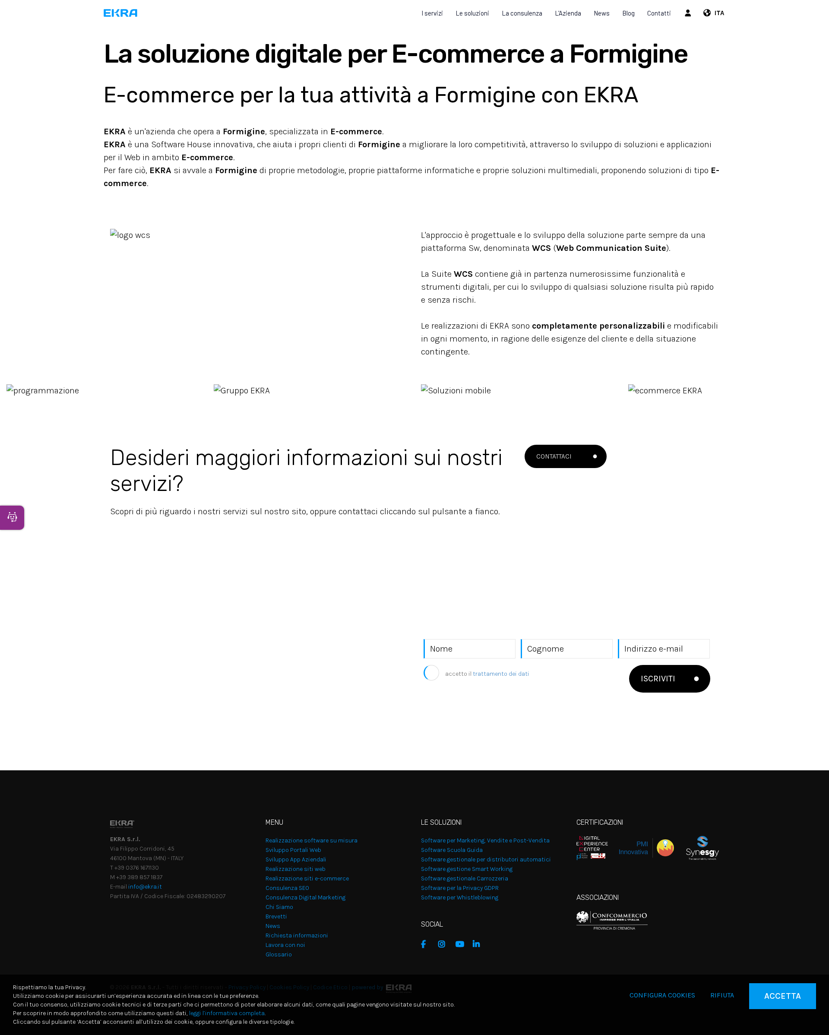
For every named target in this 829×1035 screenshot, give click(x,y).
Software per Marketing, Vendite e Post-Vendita (485, 840)
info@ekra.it (145, 886)
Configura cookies (662, 995)
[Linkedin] (479, 944)
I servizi (432, 13)
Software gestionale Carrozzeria (464, 878)
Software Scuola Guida (452, 850)
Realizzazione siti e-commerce (307, 878)
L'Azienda (568, 13)
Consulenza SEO (287, 888)
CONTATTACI (554, 456)
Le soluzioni (472, 13)
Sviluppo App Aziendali (296, 859)
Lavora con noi (285, 945)
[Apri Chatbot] (12, 518)
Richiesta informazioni (297, 935)
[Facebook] (427, 944)
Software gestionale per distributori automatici (486, 859)
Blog (628, 13)
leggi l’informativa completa (227, 1013)
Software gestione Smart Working (467, 869)
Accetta (782, 996)
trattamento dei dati (501, 673)
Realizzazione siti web (296, 869)
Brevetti (276, 916)
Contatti (659, 13)
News (602, 13)
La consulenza (522, 13)
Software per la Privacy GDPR (460, 888)
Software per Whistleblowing (459, 897)
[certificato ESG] (696, 847)
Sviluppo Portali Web (293, 850)
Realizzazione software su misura (312, 840)
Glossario (279, 954)
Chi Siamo (279, 907)
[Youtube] (462, 944)
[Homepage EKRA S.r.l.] (121, 12)
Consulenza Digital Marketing (305, 897)
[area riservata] (689, 13)
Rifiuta (722, 995)
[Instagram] (444, 944)
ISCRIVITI (658, 679)
